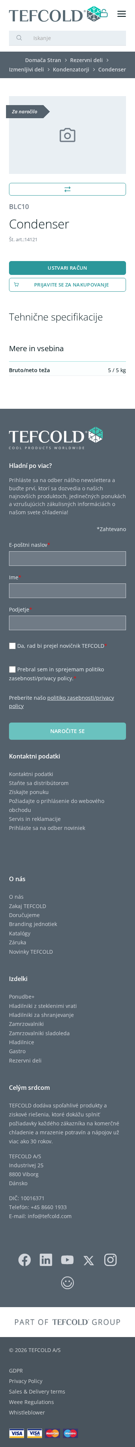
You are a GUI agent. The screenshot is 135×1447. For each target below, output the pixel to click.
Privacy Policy (25, 1381)
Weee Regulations (31, 1401)
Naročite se (67, 731)
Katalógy (19, 933)
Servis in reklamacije (35, 818)
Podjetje (20, 609)
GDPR (16, 1370)
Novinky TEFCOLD (31, 951)
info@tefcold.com (50, 1216)
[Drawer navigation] (121, 14)
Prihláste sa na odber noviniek (47, 827)
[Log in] (104, 14)
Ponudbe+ (21, 996)
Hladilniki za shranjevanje (41, 1014)
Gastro (17, 1051)
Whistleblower (27, 1412)
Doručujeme (24, 915)
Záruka (17, 942)
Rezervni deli (25, 1060)
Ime (15, 577)
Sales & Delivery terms (37, 1391)
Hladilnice (21, 1042)
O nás (16, 896)
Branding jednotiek (33, 924)
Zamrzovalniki (26, 1023)
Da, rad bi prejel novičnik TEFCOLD (62, 645)
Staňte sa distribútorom (39, 783)
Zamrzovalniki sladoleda (39, 1033)
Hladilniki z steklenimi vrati (43, 1005)
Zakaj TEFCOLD (27, 906)
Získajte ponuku (29, 791)
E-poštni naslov (29, 544)
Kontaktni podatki (31, 774)
